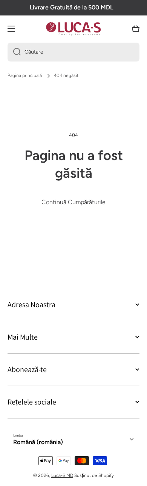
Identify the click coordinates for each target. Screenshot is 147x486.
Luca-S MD (62, 475)
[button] (135, 28)
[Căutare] (14, 52)
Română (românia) (38, 442)
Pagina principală (25, 75)
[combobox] (73, 52)
